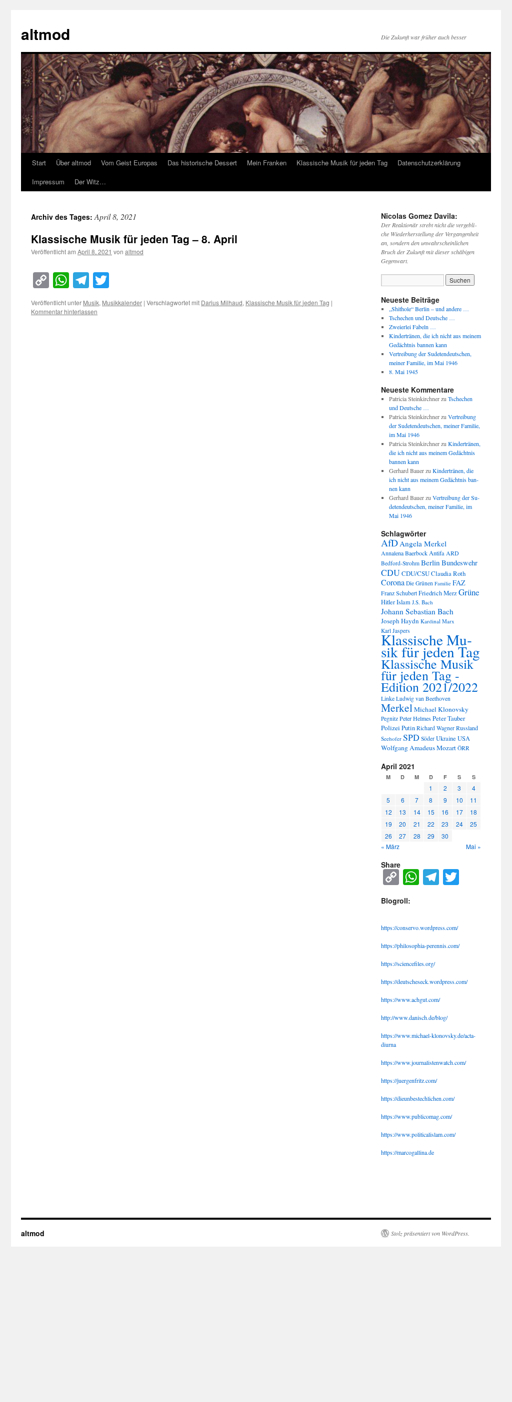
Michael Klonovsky (441, 709)
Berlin (430, 562)
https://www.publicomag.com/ (416, 1116)
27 (402, 836)
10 (459, 800)
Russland (467, 728)
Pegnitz (389, 718)
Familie (442, 583)
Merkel (396, 707)
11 (473, 800)
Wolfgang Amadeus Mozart (418, 747)
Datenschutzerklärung (429, 162)
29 (431, 836)
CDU (390, 572)
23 (445, 824)
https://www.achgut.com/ (410, 999)
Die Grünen (419, 583)
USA (464, 738)
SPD (411, 737)
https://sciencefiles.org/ (408, 963)
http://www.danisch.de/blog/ (414, 1017)
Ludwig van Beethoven (423, 698)
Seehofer (391, 738)
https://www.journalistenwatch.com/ (423, 1062)
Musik (91, 302)
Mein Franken (266, 162)
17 (459, 812)
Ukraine (446, 738)
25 (473, 824)
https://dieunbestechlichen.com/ (417, 1098)
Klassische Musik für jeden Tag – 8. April (134, 238)
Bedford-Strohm (400, 563)
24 (459, 824)
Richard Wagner (435, 728)
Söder (427, 738)
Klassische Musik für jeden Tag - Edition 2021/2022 (429, 675)
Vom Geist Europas (129, 162)
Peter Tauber (448, 718)
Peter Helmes (415, 718)
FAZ (459, 582)
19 (388, 824)
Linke (387, 698)
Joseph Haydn (400, 620)
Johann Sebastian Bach (417, 611)
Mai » (473, 846)
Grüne (469, 592)
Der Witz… (90, 181)
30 (445, 836)
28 (417, 836)
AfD (389, 542)
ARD (452, 553)
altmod (45, 33)
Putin (408, 727)
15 (431, 812)
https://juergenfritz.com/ (409, 1080)
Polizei (390, 727)
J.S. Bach (422, 602)
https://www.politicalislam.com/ (418, 1134)
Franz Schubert (399, 593)
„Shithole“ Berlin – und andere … (429, 309)
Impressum (48, 181)
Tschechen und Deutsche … (422, 318)
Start (39, 162)
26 (388, 836)
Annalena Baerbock (404, 553)
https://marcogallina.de (407, 1152)
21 (417, 824)
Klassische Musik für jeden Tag (342, 162)
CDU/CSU (416, 573)
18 (473, 812)
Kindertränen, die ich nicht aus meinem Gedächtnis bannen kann (434, 453)
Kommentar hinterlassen (64, 311)
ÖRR (464, 748)
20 (402, 824)
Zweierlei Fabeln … (412, 327)
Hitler (388, 602)
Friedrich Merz (437, 592)
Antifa (436, 553)
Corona (392, 582)
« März (390, 846)
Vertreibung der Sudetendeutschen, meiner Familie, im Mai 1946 (434, 426)
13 (402, 812)
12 (388, 812)
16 (445, 812)
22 (431, 824)
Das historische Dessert (202, 162)
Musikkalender (122, 302)
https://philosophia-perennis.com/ (420, 945)
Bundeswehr (460, 562)
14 (417, 812)
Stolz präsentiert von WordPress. (430, 1233)
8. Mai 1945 (403, 372)
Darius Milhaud (221, 302)
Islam (403, 602)
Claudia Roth (448, 573)
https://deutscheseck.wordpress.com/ (424, 981)
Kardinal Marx (437, 621)
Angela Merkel (423, 543)
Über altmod (73, 162)
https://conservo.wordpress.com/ (419, 928)
